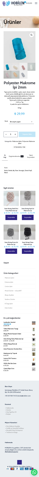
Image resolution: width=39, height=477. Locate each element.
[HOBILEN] (14, 3)
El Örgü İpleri (9, 303)
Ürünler (8, 410)
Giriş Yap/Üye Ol (11, 412)
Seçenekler (11, 217)
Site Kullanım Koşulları (13, 426)
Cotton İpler (8, 286)
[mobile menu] (36, 3)
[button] (31, 35)
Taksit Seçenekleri (31, 156)
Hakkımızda (10, 408)
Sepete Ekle (27, 134)
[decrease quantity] (6, 134)
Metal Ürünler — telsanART (13, 291)
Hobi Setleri (8, 308)
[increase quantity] (15, 134)
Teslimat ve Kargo (12, 432)
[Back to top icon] (19, 462)
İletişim (8, 414)
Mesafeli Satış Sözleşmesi (14, 430)
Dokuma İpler (9, 282)
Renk (6, 121)
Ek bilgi (5, 156)
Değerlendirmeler (16, 156)
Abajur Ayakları (9, 295)
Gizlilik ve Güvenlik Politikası (15, 428)
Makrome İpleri (17, 141)
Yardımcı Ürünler (10, 299)
